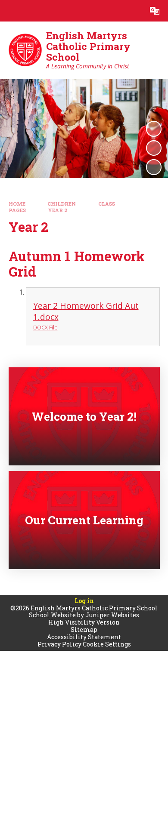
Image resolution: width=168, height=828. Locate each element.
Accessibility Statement (84, 637)
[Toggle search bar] (133, 11)
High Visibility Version (84, 622)
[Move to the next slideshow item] (154, 167)
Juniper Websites (112, 615)
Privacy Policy (59, 644)
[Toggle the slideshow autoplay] (154, 128)
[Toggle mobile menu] (11, 11)
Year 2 (57, 210)
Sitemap (84, 629)
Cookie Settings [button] (107, 644)
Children (61, 203)
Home (17, 203)
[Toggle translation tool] (154, 11)
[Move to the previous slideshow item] (154, 148)
